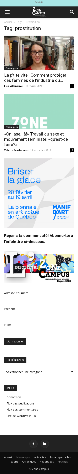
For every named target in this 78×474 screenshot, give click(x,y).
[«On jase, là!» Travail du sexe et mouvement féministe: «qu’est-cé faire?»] (39, 111)
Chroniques (11, 68)
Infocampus (23, 457)
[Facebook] (33, 444)
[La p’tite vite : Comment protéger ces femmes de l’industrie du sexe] (39, 53)
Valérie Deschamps (15, 150)
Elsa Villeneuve (13, 85)
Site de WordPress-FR (21, 416)
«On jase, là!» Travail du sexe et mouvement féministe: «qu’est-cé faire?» (36, 139)
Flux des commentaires (22, 410)
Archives (63, 461)
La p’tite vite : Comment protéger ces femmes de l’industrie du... (35, 78)
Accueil (8, 22)
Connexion (14, 397)
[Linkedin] (45, 444)
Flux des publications (21, 403)
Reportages (47, 461)
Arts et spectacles (60, 457)
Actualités (40, 457)
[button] (7, 12)
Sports (14, 461)
